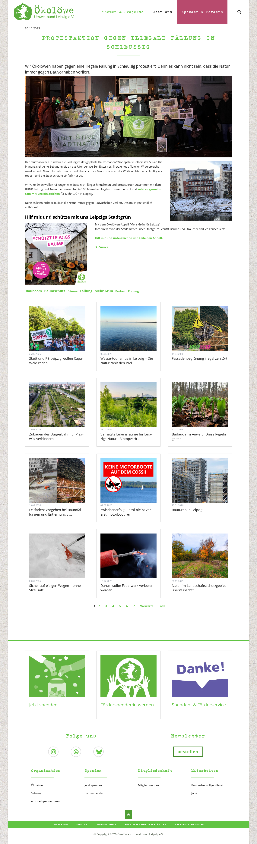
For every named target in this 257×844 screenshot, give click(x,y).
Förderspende (93, 793)
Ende (161, 606)
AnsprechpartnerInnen (45, 801)
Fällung (86, 291)
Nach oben (128, 814)
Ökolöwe (37, 785)
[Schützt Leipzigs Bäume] (56, 254)
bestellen (188, 751)
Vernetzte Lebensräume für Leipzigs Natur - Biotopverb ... (126, 436)
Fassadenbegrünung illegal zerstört (199, 358)
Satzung (36, 793)
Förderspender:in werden (127, 704)
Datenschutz (106, 824)
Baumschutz (54, 291)
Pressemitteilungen (190, 824)
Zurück (103, 247)
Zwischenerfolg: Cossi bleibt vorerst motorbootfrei (126, 512)
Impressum (60, 824)
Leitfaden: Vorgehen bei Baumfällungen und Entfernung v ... (55, 512)
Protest (120, 291)
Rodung (133, 291)
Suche (239, 9)
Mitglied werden (148, 785)
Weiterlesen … (62, 339)
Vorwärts (146, 606)
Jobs (194, 793)
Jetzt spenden (43, 704)
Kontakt (82, 824)
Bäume (73, 291)
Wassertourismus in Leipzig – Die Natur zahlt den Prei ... (126, 360)
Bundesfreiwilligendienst (207, 785)
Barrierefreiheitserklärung (146, 824)
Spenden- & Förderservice (199, 704)
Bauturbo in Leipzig (187, 509)
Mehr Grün (104, 291)
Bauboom (34, 291)
